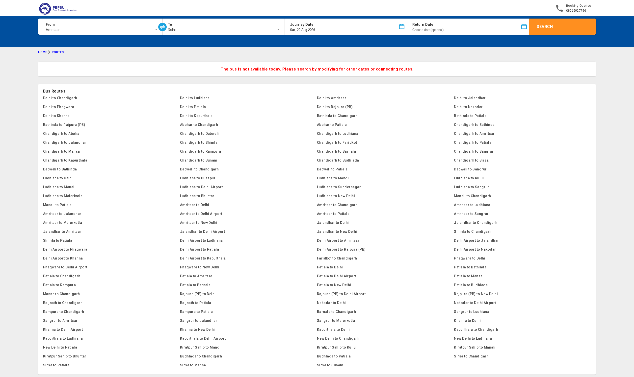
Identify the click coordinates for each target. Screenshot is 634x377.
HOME (42, 52)
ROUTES (58, 52)
